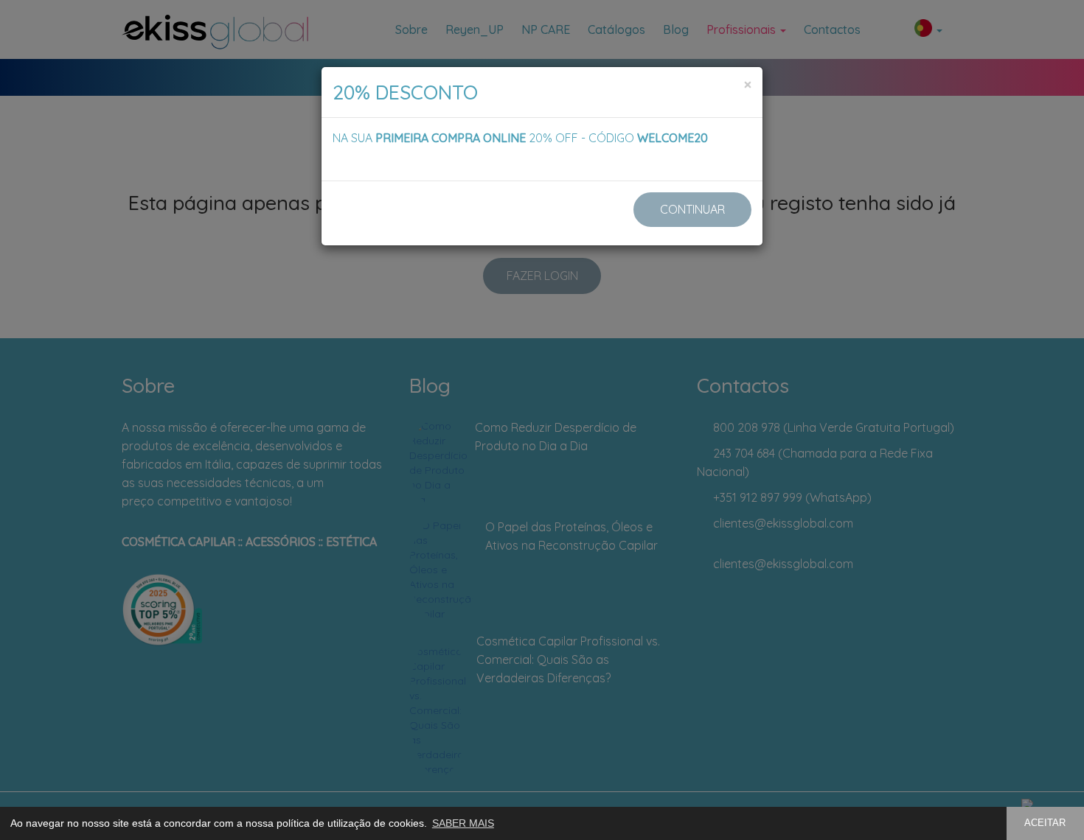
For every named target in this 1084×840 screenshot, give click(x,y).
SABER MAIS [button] (463, 823)
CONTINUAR (692, 209)
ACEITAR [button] (1045, 823)
